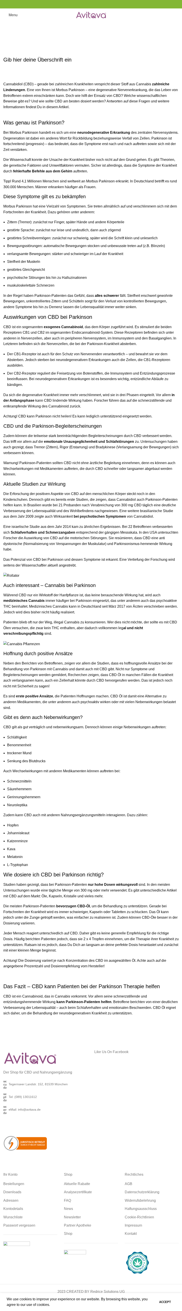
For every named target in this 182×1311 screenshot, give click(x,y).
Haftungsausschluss (141, 1209)
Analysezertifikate (78, 1192)
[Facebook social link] (77, 4)
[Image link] (30, 1058)
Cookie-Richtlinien (139, 1217)
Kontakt (131, 1233)
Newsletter (72, 1217)
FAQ (67, 1200)
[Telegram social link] (105, 4)
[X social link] (82, 4)
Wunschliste (13, 1217)
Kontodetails (13, 1209)
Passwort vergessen (19, 1225)
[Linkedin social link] (94, 4)
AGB (128, 1184)
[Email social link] (88, 4)
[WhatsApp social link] (99, 4)
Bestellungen (13, 1184)
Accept (165, 1302)
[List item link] (45, 1097)
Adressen (10, 1200)
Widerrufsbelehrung (140, 1200)
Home (80, 40)
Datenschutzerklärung (142, 1192)
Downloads (12, 1192)
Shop (68, 1233)
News (68, 1209)
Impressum (133, 1225)
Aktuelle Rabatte (77, 1184)
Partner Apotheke (77, 1225)
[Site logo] (91, 15)
